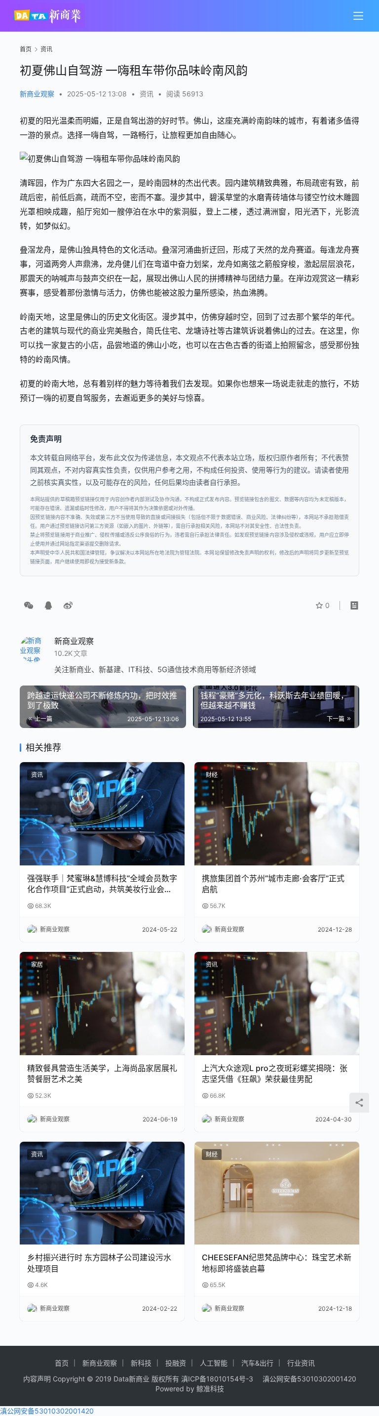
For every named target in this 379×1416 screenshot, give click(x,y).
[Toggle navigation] (358, 16)
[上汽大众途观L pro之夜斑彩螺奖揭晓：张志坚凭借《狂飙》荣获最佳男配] (276, 1003)
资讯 (146, 93)
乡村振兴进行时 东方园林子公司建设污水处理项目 (99, 1262)
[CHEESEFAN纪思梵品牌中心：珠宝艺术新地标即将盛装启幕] (276, 1193)
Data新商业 (132, 1378)
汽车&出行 (257, 1363)
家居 (37, 964)
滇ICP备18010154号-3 (217, 1378)
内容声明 (37, 1378)
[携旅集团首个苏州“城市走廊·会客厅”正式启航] (276, 813)
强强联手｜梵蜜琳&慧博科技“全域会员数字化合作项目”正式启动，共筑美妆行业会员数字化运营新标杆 (102, 884)
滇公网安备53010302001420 (309, 1378)
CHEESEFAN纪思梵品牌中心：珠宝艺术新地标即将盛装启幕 (276, 1262)
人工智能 (213, 1363)
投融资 (175, 1363)
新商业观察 (37, 93)
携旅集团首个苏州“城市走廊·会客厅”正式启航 (273, 883)
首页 (26, 49)
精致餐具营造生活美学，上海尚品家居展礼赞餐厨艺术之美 (102, 1073)
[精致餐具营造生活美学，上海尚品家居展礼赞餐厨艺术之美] (102, 1003)
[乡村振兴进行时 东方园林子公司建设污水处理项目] (102, 1193)
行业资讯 (301, 1363)
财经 (212, 774)
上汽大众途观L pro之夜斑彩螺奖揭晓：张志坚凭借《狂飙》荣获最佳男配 (274, 1073)
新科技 (141, 1363)
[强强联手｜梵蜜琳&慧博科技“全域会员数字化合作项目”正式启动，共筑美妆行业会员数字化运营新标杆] (102, 813)
